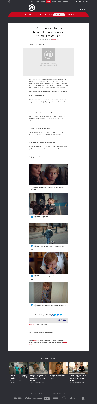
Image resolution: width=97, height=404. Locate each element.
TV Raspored (38, 14)
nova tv (48, 1)
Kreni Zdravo (83, 398)
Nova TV (10, 1)
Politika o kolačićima (57, 393)
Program (48, 14)
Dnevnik (17, 398)
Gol (47, 398)
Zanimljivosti (59, 14)
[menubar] (87, 1)
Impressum (25, 393)
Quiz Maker (32, 324)
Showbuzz (74, 398)
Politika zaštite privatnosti (45, 393)
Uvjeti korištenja (33, 393)
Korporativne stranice (69, 393)
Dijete (34, 340)
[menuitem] (87, 1)
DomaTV (55, 398)
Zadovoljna (37, 398)
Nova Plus (28, 398)
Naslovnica (27, 14)
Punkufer (64, 398)
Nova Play (70, 14)
